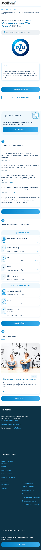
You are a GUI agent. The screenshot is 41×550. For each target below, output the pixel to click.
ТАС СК (10, 300)
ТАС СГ (10, 160)
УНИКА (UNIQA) (13, 248)
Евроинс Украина (13, 205)
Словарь (4, 488)
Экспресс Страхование (15, 192)
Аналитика (4, 481)
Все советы (19, 398)
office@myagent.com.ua (11, 420)
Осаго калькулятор (28, 487)
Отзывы (3, 466)
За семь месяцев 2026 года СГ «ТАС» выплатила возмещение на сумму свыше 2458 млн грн (20, 156)
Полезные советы (6, 474)
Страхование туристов (29, 501)
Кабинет (22, 545)
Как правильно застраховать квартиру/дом (20, 379)
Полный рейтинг (19, 323)
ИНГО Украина (12, 276)
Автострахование (27, 483)
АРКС (9, 266)
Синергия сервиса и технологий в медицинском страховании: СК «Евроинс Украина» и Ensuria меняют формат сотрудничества (20, 200)
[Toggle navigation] (37, 3)
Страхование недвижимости (31, 497)
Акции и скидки (6, 470)
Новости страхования (8, 477)
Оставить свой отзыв (20, 89)
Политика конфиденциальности (11, 424)
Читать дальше (8, 392)
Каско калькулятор (28, 490)
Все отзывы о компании (20, 97)
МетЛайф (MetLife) (14, 291)
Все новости (19, 212)
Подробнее (19, 129)
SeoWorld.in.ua (17, 428)
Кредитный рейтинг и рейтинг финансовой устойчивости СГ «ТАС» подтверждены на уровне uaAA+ (18, 178)
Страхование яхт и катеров (30, 504)
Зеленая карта (26, 494)
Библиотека (5, 484)
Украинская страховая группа (17, 238)
